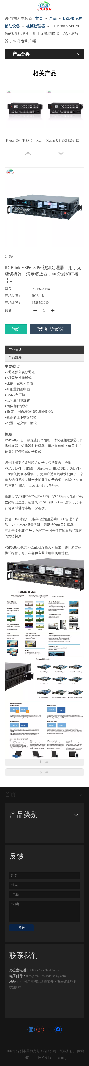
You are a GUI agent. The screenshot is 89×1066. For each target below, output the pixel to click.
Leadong (60, 1058)
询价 (16, 329)
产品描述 (15, 349)
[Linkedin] (31, 1029)
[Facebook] (58, 1029)
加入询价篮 (54, 329)
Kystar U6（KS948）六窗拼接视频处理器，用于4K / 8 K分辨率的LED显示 (25, 140)
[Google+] (40, 1029)
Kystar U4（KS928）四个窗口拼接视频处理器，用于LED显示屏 (65, 140)
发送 (21, 928)
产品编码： (13, 302)
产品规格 (15, 357)
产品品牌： (13, 296)
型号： (10, 289)
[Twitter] (49, 1029)
